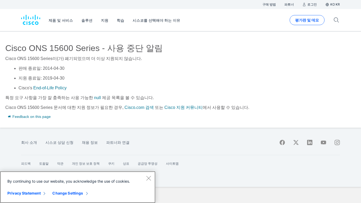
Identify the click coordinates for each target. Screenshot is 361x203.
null (97, 97)
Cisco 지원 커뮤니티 (183, 107)
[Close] (148, 178)
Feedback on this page (31, 116)
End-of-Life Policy (50, 88)
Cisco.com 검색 (139, 107)
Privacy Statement (24, 193)
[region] (77, 187)
